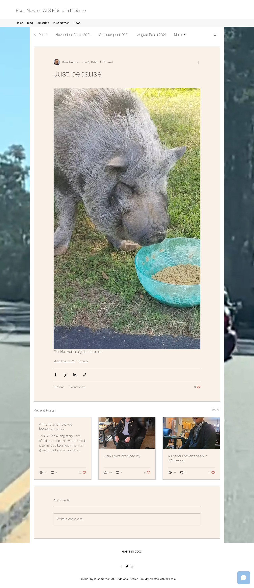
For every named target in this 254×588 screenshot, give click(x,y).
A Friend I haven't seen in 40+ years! (188, 458)
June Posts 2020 (64, 361)
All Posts (40, 34)
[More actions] (198, 62)
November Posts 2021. (73, 34)
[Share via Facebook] (55, 375)
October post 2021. (114, 34)
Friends (83, 361)
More (178, 34)
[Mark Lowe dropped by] (127, 433)
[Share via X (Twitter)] (65, 375)
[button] (215, 34)
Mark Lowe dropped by (122, 456)
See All (216, 409)
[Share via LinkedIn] (75, 375)
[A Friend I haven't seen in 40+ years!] (191, 433)
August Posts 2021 (151, 34)
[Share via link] (85, 375)
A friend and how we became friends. (55, 426)
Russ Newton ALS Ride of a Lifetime (51, 10)
